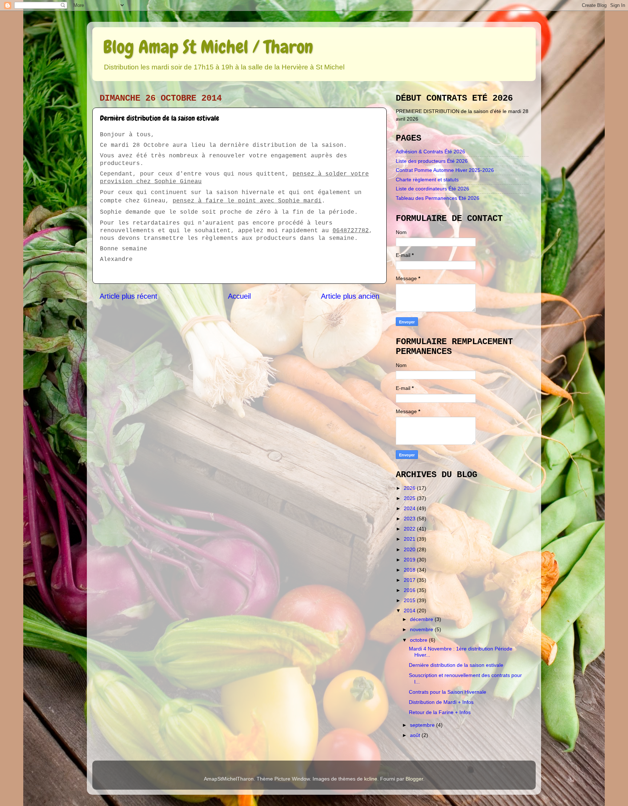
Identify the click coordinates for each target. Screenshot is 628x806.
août (416, 735)
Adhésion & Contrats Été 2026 (430, 151)
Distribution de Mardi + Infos (441, 702)
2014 (410, 610)
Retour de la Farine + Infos (440, 712)
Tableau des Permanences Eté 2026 (437, 198)
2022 (410, 529)
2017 (410, 580)
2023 (410, 518)
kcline (370, 779)
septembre (423, 725)
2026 (410, 488)
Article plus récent (128, 296)
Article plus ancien (350, 296)
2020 (410, 549)
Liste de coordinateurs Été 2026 (432, 189)
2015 (410, 600)
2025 (410, 498)
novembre (422, 629)
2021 (410, 539)
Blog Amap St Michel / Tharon (208, 47)
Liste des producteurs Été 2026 (432, 161)
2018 (410, 570)
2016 (410, 590)
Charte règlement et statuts (427, 179)
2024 (410, 508)
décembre (422, 619)
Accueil (239, 296)
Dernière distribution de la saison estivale (456, 665)
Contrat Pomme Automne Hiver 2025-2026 (445, 170)
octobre (419, 640)
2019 (410, 560)
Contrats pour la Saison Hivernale (447, 692)
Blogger (414, 779)
